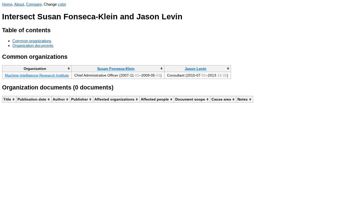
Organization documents (32, 45)
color (62, 4)
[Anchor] (55, 29)
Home (7, 4)
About (19, 4)
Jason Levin (195, 69)
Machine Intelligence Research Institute (37, 75)
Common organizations (31, 41)
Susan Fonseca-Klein (116, 69)
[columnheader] (37, 68)
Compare (34, 4)
